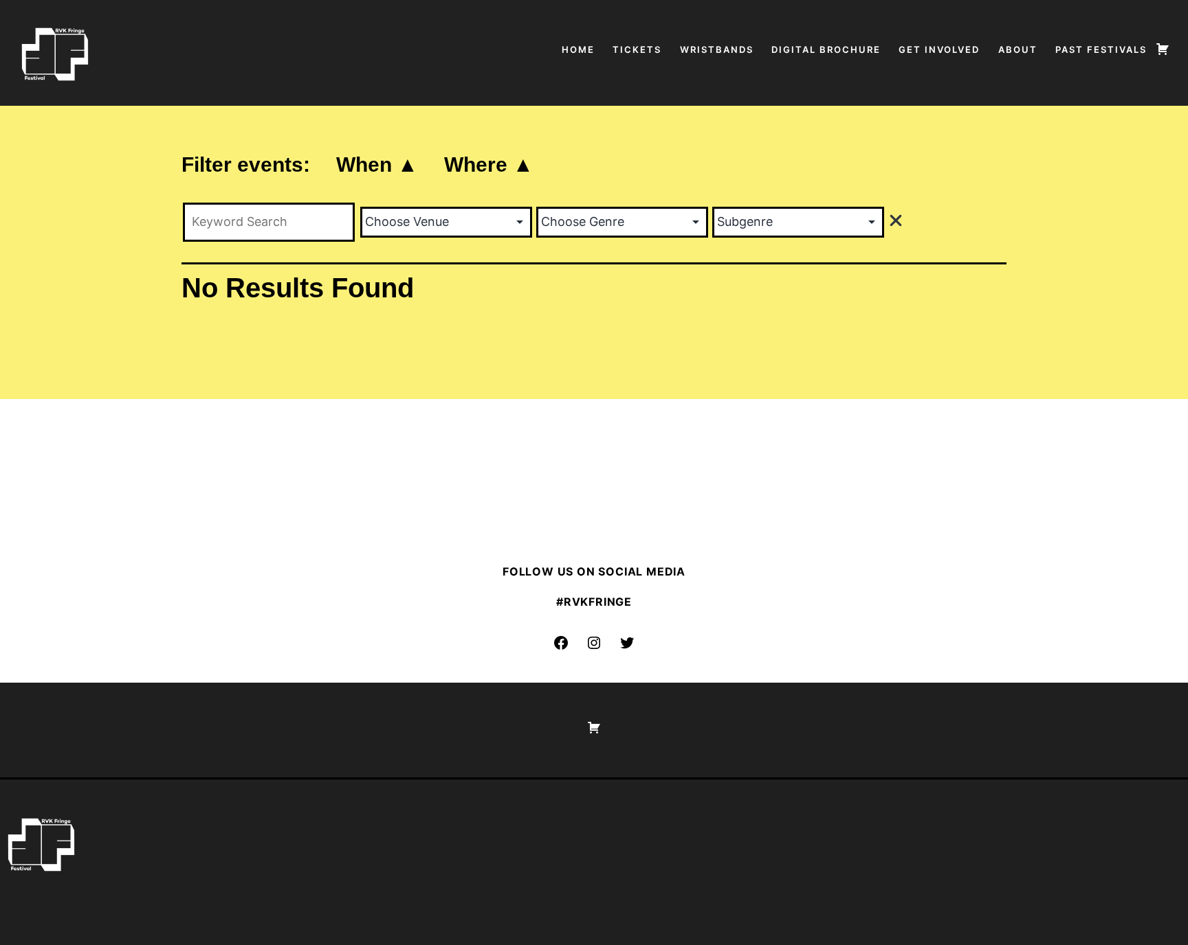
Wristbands (717, 49)
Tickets (637, 49)
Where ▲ (489, 164)
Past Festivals (1101, 49)
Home (578, 49)
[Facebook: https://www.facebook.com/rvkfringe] (561, 642)
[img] (896, 220)
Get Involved (939, 49)
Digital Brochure (826, 49)
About (1017, 49)
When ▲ (377, 164)
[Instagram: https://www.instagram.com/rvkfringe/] (594, 642)
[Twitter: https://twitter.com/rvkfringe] (627, 642)
